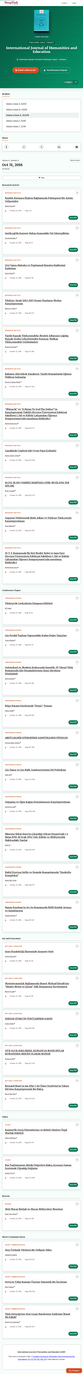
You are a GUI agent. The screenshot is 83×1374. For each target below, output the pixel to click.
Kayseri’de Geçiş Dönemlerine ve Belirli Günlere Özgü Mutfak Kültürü (36, 1132)
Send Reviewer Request (57, 70)
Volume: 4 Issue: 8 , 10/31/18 (17, 115)
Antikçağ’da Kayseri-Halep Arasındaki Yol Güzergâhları (37, 233)
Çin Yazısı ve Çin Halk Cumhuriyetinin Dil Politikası (35, 770)
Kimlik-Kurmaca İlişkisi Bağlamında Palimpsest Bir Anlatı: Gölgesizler (39, 200)
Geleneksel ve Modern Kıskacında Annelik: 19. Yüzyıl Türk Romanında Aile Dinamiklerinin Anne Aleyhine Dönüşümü (39, 670)
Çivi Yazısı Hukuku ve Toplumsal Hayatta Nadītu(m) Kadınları (35, 267)
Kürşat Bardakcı (10, 238)
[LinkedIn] (59, 147)
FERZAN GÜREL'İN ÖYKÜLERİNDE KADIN (28, 1018)
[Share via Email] (77, 147)
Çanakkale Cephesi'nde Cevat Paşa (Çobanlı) (30, 450)
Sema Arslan (9, 273)
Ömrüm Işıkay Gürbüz (12, 743)
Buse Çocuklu (10, 491)
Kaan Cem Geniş (10, 1214)
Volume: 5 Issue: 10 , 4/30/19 (16, 109)
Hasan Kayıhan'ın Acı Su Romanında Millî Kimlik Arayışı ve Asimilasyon (38, 909)
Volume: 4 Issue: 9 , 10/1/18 (16, 121)
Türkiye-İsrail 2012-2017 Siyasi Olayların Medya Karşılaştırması (33, 302)
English (64, 3)
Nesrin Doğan (9, 991)
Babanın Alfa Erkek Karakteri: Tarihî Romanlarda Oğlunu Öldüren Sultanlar (38, 376)
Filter (42, 178)
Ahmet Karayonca (11, 423)
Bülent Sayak (9, 206)
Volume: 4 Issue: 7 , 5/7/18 (16, 126)
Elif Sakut (8, 608)
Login (74, 3)
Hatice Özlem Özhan (12, 456)
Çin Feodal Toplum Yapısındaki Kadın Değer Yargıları (36, 635)
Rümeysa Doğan (10, 347)
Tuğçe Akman (9, 640)
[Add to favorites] (77, 193)
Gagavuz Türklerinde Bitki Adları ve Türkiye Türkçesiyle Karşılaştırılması (38, 520)
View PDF (73, 218)
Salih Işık (8, 775)
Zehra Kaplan (9, 679)
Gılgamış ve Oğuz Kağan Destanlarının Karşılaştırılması (37, 802)
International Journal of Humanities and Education (41, 50)
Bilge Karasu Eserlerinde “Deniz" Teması (28, 706)
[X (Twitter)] (41, 147)
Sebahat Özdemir (11, 1255)
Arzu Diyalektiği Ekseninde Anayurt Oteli (29, 951)
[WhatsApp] (24, 147)
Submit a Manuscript (27, 70)
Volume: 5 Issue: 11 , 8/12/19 (16, 104)
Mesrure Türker (10, 308)
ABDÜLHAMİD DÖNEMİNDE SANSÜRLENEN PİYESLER (36, 737)
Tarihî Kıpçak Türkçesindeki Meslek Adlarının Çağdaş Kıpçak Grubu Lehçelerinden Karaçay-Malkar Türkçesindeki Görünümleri (37, 339)
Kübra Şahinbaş (10, 1138)
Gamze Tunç (9, 1173)
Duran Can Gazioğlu (12, 1322)
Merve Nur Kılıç (10, 1094)
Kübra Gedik (9, 711)
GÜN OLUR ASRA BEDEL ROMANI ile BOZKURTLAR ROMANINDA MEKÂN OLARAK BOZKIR (34, 1052)
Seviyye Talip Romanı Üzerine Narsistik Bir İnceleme (36, 1282)
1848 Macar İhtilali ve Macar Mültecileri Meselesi (34, 1209)
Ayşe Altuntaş (9, 526)
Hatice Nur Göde (10, 880)
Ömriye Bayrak (10, 956)
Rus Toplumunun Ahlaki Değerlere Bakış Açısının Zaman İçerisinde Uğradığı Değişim (38, 1167)
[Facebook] (6, 147)
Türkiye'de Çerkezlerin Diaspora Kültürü (29, 603)
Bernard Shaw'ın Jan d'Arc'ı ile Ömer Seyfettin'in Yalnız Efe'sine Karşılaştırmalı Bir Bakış (37, 1088)
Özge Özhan (9, 1024)
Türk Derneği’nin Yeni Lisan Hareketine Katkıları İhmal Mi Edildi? (37, 1316)
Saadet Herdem (10, 916)
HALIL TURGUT (47, 42)
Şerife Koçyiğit (10, 807)
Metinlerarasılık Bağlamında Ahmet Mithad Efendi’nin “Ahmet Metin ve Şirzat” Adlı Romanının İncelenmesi (37, 985)
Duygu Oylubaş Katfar (12, 382)
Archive (6, 94)
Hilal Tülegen (9, 1287)
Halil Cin (7, 845)
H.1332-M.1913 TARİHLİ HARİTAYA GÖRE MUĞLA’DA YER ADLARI (37, 484)
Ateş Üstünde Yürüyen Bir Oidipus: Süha (28, 1250)
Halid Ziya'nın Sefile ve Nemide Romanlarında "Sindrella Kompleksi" (38, 874)
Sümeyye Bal (9, 1059)
